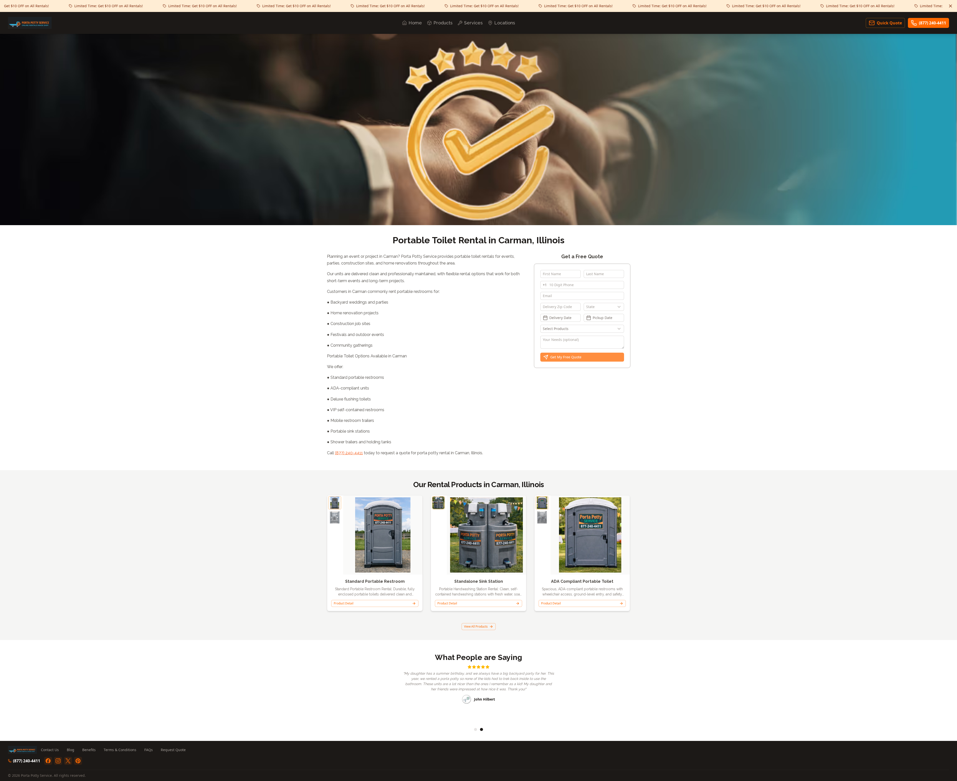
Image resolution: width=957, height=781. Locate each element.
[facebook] (48, 761)
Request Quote (173, 749)
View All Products (476, 626)
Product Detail (343, 603)
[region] (478, 693)
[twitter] (68, 761)
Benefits (89, 749)
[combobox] (604, 307)
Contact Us (50, 749)
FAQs (148, 749)
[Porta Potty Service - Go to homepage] (30, 23)
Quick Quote (889, 23)
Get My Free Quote (565, 357)
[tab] (475, 729)
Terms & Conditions (120, 749)
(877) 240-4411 (932, 23)
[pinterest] (78, 761)
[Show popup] (620, 307)
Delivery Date (560, 317)
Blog (70, 749)
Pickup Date (602, 317)
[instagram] (58, 761)
